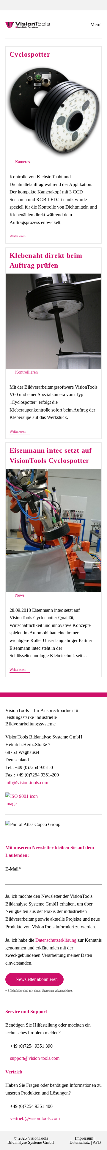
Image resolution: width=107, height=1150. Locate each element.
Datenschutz (80, 1142)
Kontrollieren (26, 372)
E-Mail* (13, 868)
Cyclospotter (30, 54)
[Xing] (82, 802)
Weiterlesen (20, 236)
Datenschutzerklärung (55, 940)
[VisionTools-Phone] (29, 4)
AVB (97, 1142)
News (19, 595)
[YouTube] (68, 802)
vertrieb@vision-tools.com (35, 1118)
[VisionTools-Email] (77, 4)
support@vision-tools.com (34, 1058)
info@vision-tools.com (26, 782)
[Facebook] (54, 802)
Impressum (84, 1138)
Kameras (22, 162)
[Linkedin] (97, 802)
